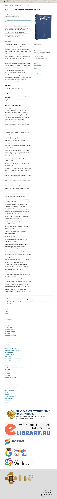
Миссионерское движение (10, 348)
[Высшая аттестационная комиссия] (28, 420)
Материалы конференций (10, 396)
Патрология (7, 337)
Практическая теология (10, 329)
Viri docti (6, 402)
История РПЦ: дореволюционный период (14, 360)
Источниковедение (9, 398)
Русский (6, 313)
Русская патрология (9, 327)
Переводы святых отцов (10, 339)
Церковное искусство (9, 354)
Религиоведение (8, 369)
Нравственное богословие (10, 377)
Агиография (7, 325)
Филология (7, 381)
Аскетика (6, 371)
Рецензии (7, 394)
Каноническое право (9, 352)
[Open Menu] (4, 1)
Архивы (11, 5)
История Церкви (8, 356)
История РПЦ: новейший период (12, 358)
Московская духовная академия (12, 350)
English (6, 311)
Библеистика (7, 333)
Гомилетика (7, 379)
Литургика (7, 346)
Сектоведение (37, 74)
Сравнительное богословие (11, 342)
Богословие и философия (10, 335)
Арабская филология (9, 388)
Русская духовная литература (11, 384)
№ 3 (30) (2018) (18, 5)
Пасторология (8, 400)
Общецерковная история (10, 365)
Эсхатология (7, 375)
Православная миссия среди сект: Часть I (30, 301)
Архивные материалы (9, 390)
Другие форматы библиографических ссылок (41, 57)
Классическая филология (10, 386)
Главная (6, 5)
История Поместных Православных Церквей (15, 367)
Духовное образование (10, 331)
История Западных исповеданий (12, 363)
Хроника (6, 392)
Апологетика (7, 373)
